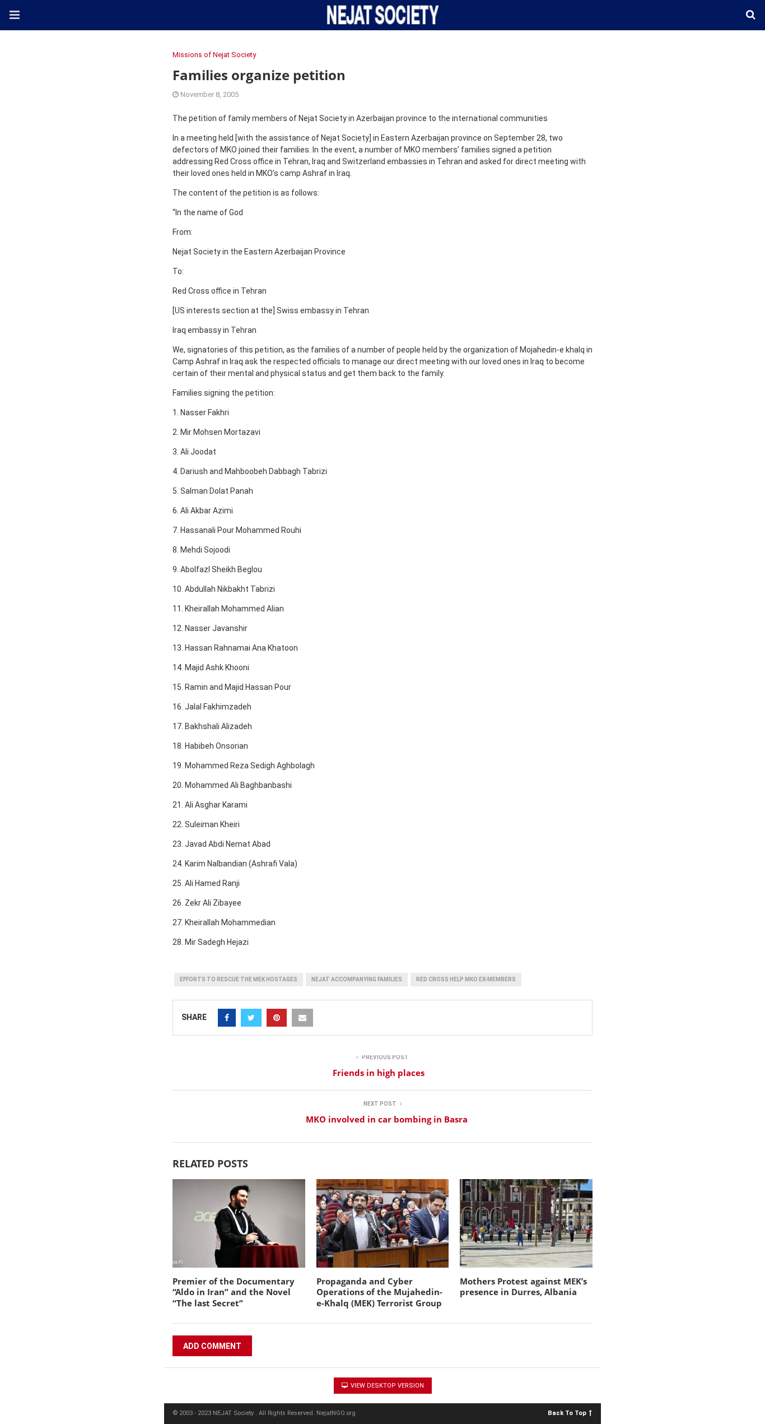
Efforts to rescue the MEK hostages (238, 979)
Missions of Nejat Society (214, 54)
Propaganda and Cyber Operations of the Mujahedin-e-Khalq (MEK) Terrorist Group (379, 1292)
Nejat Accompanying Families (356, 979)
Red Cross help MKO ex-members (466, 979)
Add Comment (212, 1346)
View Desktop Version (386, 1385)
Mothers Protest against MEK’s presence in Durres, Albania (523, 1286)
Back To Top (567, 1412)
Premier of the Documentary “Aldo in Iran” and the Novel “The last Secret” (233, 1292)
